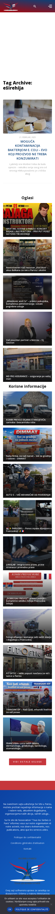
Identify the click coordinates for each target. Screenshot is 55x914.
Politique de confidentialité (27, 837)
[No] (51, 904)
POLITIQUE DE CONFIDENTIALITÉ (32, 909)
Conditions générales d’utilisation (27, 843)
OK (9, 909)
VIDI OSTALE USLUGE (27, 761)
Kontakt (28, 848)
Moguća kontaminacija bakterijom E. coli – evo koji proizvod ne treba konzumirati (27, 149)
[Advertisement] (27, 41)
